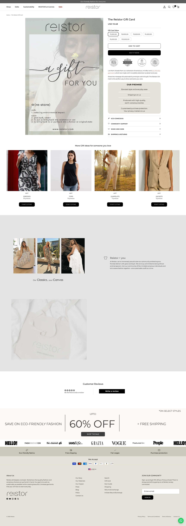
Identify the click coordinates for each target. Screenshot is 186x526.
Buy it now (134, 53)
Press (77, 487)
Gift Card (108, 481)
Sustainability (28, 7)
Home (8, 15)
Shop (8, 7)
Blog (77, 490)
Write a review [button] (112, 391)
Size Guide (108, 484)
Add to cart (134, 46)
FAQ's (78, 492)
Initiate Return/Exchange (113, 492)
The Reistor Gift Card (17, 15)
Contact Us (79, 495)
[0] (174, 7)
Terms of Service (166, 516)
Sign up (147, 497)
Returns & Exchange (112, 490)
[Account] (164, 7)
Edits (17, 7)
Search (107, 478)
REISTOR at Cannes (46, 7)
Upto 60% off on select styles (93, 2)
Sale (60, 7)
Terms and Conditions (154, 516)
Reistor (12, 516)
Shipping (108, 487)
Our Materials (80, 481)
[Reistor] (93, 7)
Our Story (79, 478)
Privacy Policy (141, 516)
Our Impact (80, 484)
